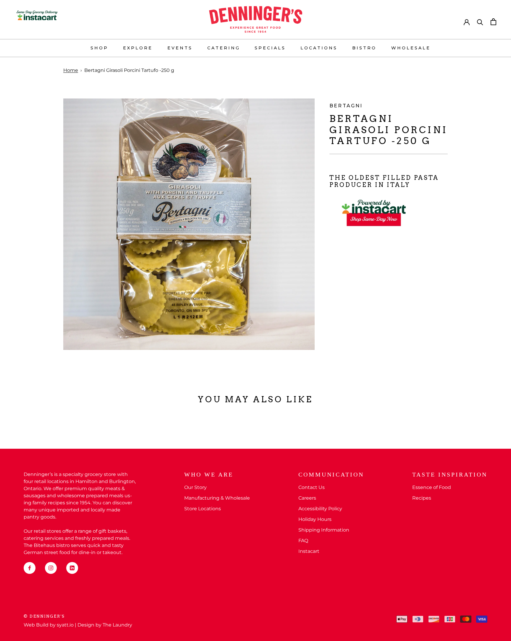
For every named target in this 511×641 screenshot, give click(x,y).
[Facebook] (29, 568)
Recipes (421, 498)
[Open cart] (493, 21)
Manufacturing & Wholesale (217, 498)
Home (70, 70)
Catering (223, 48)
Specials (270, 48)
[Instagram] (51, 568)
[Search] (480, 22)
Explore (138, 48)
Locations (318, 48)
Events (180, 48)
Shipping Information (323, 530)
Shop (99, 48)
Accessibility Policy (320, 508)
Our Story (195, 487)
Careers (307, 498)
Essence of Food (431, 487)
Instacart (308, 551)
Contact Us (311, 487)
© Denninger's (44, 616)
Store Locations (202, 508)
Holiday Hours (314, 519)
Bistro (364, 48)
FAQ (303, 540)
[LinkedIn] (72, 568)
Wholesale (411, 48)
